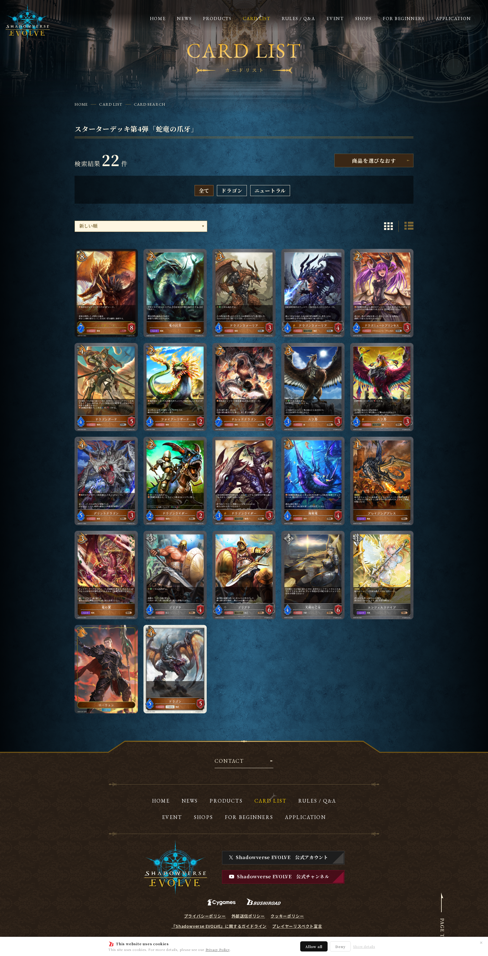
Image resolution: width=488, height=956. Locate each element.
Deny (340, 946)
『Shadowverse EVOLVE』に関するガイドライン (219, 926)
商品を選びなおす (374, 160)
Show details (364, 946)
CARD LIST (110, 104)
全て (204, 190)
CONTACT (229, 761)
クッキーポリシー (287, 916)
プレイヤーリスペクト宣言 (297, 926)
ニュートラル (270, 190)
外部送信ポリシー (248, 916)
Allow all (314, 946)
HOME (81, 104)
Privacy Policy (218, 949)
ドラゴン (231, 190)
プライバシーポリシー (205, 916)
